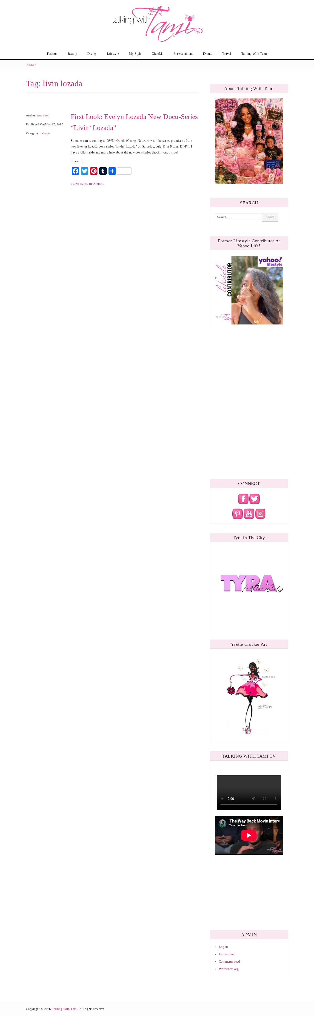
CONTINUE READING (87, 184)
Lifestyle (113, 53)
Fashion (52, 53)
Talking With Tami (254, 53)
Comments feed (229, 961)
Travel (226, 53)
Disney (92, 53)
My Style (135, 53)
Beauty (72, 53)
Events (207, 53)
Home (30, 64)
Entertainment (183, 53)
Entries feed (227, 954)
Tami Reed (43, 115)
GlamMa (157, 53)
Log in (223, 947)
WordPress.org (229, 969)
